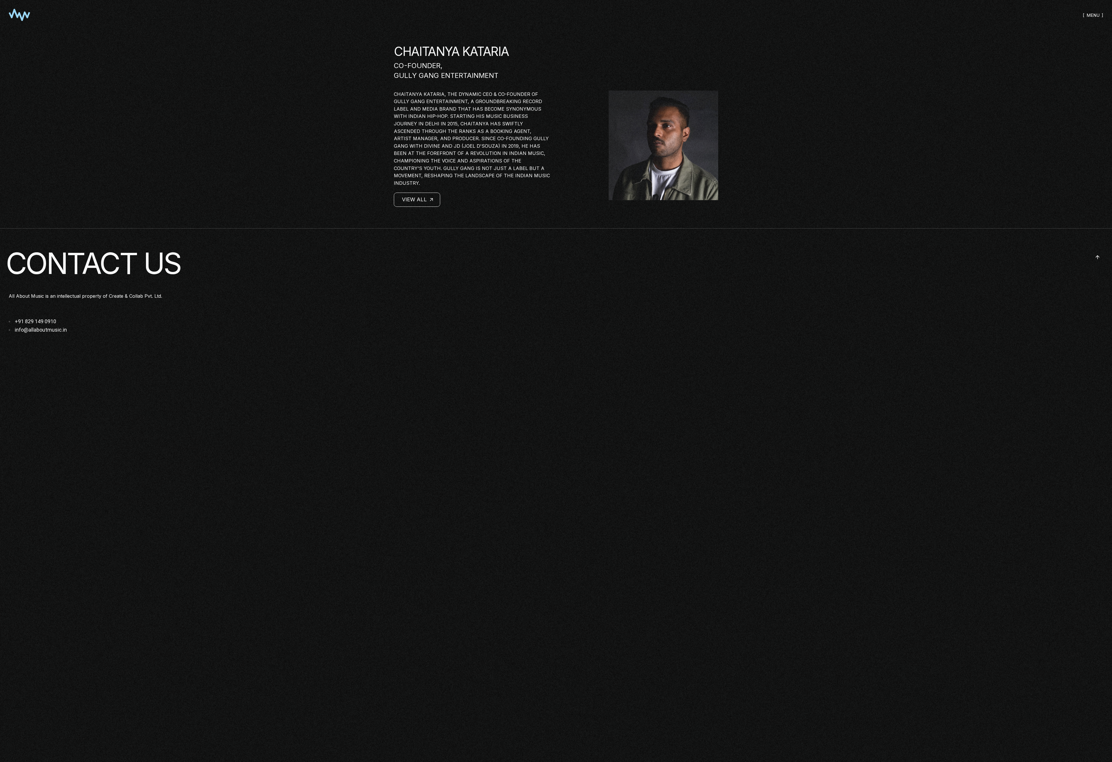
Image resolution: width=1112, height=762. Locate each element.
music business (507, 116)
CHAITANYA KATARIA (451, 51)
